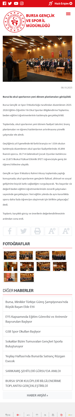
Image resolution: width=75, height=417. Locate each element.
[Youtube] (17, 3)
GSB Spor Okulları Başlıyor (23, 331)
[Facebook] (5, 3)
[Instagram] (22, 3)
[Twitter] (11, 3)
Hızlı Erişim (62, 3)
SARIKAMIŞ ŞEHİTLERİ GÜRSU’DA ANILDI (33, 371)
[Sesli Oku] (52, 4)
